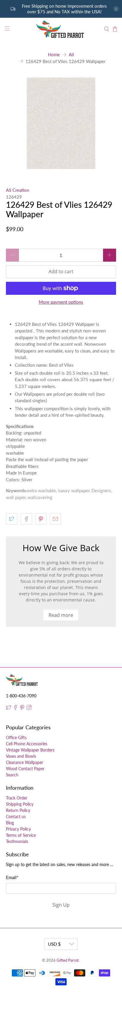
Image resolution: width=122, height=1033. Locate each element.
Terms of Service (21, 835)
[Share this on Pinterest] (40, 518)
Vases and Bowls (21, 756)
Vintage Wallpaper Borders (30, 749)
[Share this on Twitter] (11, 518)
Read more (61, 615)
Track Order (16, 797)
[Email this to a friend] (55, 518)
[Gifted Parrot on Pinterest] (22, 708)
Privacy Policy (18, 828)
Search (12, 774)
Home (54, 54)
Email (12, 877)
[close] (116, 9)
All (71, 54)
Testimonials (17, 841)
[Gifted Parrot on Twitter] (8, 708)
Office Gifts (16, 737)
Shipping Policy (19, 804)
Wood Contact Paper (25, 768)
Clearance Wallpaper (24, 762)
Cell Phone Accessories (26, 743)
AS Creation (17, 190)
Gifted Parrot (68, 960)
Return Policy (18, 810)
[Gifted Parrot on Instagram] (29, 708)
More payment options (61, 302)
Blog (10, 822)
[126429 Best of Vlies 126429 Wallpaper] (61, 123)
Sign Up (61, 905)
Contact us (16, 816)
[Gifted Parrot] (61, 29)
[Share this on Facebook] (26, 518)
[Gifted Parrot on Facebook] (15, 708)
